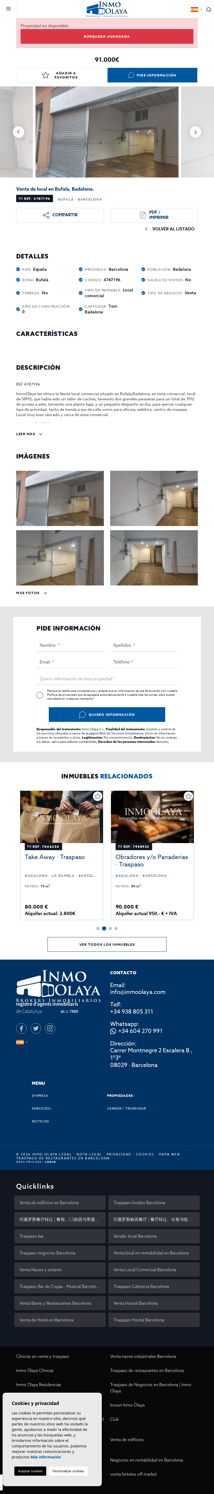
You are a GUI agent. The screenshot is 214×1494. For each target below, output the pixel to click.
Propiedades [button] (120, 1095)
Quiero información (112, 714)
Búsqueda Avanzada (107, 36)
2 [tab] (104, 928)
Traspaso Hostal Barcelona (139, 1320)
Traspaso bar (32, 1236)
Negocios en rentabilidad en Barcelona (146, 1460)
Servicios (41, 1108)
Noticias (40, 1121)
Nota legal (89, 1154)
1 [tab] (97, 928)
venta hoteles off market (133, 1474)
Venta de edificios (127, 1439)
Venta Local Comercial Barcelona (145, 1269)
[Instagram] (50, 1028)
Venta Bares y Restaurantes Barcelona (55, 1303)
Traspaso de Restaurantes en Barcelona (63, 1158)
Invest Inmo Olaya (127, 1405)
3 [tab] (110, 928)
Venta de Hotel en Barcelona (46, 1320)
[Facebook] (21, 1028)
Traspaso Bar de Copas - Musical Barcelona (60, 1286)
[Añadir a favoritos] (97, 796)
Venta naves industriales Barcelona (143, 1356)
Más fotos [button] (28, 592)
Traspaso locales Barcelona (139, 1202)
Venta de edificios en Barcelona (49, 1202)
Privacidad (119, 1154)
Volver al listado (173, 229)
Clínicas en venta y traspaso (42, 1356)
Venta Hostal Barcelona (136, 1303)
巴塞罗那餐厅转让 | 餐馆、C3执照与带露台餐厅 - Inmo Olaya (63, 1219)
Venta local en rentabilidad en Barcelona (151, 1252)
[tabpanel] (61, 855)
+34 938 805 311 (131, 1012)
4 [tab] (116, 928)
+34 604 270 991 (140, 1031)
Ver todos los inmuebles (107, 944)
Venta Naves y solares (41, 1269)
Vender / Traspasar (126, 1108)
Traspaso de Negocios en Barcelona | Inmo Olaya (150, 1387)
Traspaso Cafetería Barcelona (141, 1286)
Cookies (145, 1154)
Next (195, 132)
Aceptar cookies (30, 1471)
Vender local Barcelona (135, 1236)
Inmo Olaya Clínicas (35, 1370)
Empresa (40, 1095)
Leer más (26, 433)
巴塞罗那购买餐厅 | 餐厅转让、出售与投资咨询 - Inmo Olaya (157, 1219)
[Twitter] (36, 1028)
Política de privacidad (62, 695)
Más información (46, 1456)
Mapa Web (169, 1154)
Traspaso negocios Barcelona (47, 1252)
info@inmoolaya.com (137, 992)
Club (114, 1419)
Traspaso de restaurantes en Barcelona (147, 1370)
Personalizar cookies (68, 1471)
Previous (18, 132)
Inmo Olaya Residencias (38, 1384)
